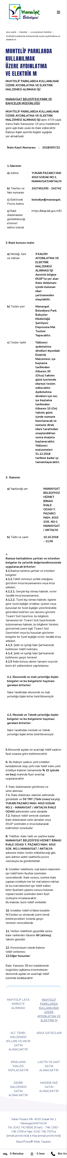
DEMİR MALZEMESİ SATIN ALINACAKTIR (18, 1089)
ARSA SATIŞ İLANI (48, 1033)
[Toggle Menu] (58, 12)
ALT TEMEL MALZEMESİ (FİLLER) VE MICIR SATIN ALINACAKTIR (18, 1041)
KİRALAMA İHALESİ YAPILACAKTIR (18, 1066)
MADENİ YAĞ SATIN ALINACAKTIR (48, 1087)
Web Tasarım (42, 1142)
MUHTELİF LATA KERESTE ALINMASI (18, 1004)
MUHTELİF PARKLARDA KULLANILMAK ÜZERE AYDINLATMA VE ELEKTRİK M (48, 1010)
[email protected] (18, 1136)
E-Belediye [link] (16, 1153)
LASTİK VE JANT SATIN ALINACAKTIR (49, 1066)
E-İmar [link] (40, 1153)
